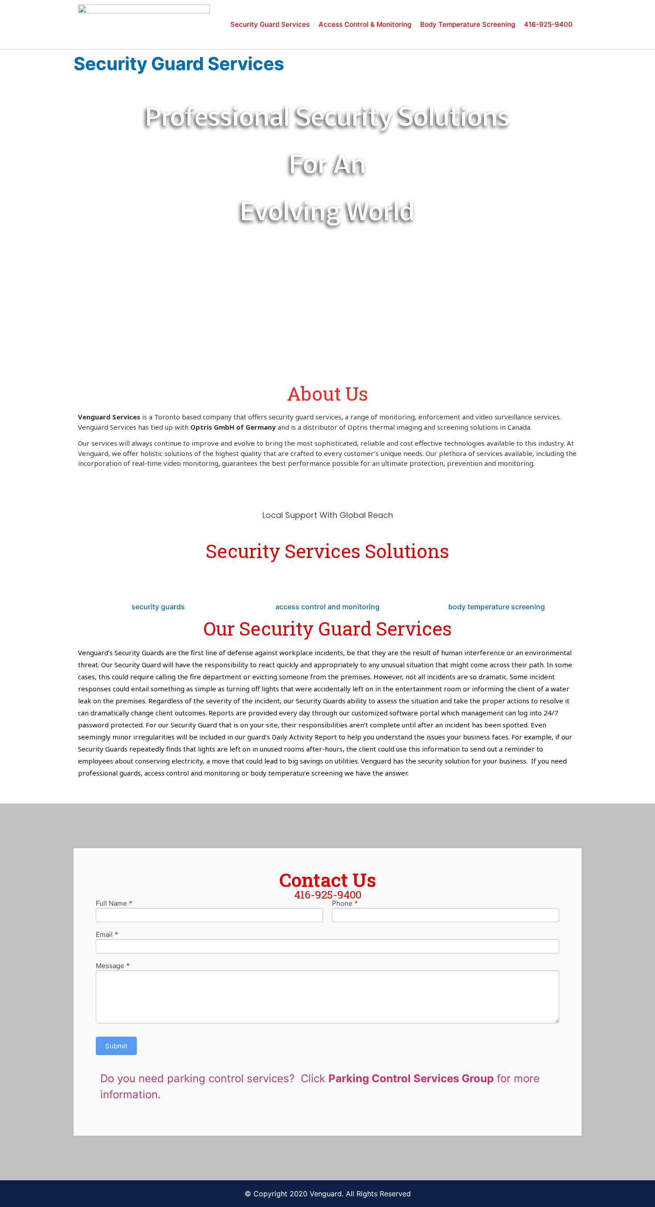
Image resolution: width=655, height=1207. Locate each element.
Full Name (114, 903)
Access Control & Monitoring (365, 24)
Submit (116, 1046)
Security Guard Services (270, 24)
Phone (345, 903)
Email (107, 935)
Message (113, 966)
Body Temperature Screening (467, 24)
